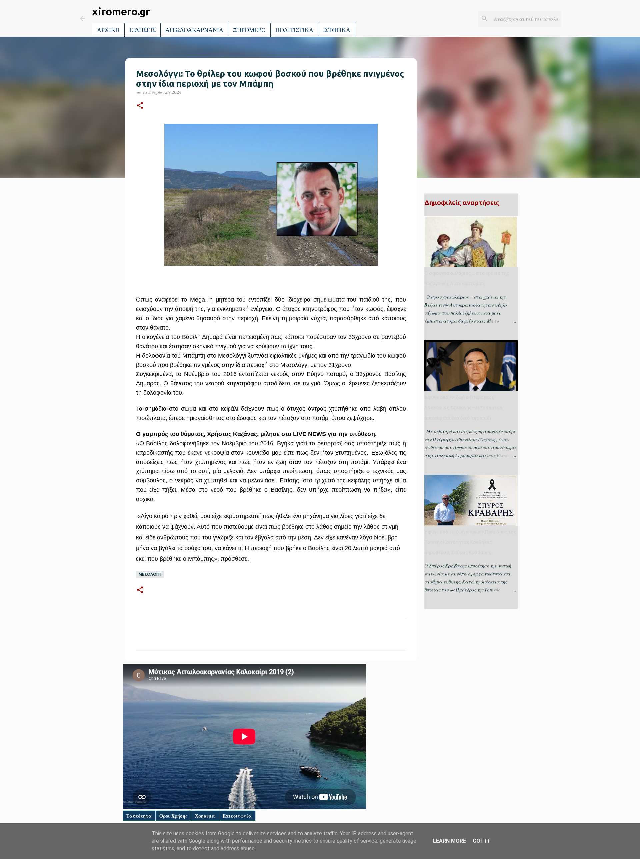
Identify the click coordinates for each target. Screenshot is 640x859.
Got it (481, 841)
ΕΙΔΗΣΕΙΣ (142, 30)
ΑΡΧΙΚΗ (108, 30)
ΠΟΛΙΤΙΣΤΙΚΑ (294, 30)
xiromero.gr (121, 11)
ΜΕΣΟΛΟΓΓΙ (150, 574)
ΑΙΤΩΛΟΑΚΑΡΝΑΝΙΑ (194, 30)
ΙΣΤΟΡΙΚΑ (336, 30)
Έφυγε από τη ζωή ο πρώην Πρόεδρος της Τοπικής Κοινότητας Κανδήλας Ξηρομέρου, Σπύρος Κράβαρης (470, 542)
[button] (140, 105)
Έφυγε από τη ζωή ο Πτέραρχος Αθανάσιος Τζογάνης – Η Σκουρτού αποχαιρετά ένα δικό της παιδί (463, 408)
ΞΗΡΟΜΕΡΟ (249, 30)
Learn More (449, 841)
